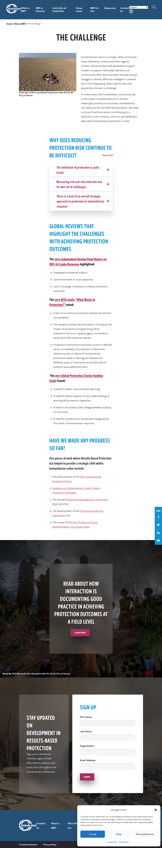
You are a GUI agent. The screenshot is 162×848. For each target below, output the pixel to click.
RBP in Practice (40, 9)
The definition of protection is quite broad (77, 170)
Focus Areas (79, 9)
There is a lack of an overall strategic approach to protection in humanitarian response (80, 201)
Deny (119, 834)
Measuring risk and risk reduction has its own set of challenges (79, 184)
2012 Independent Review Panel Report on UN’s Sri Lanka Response (78, 261)
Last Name (86, 731)
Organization (87, 745)
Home (9, 23)
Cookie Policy (112, 841)
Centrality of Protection (59, 9)
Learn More (80, 632)
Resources (110, 8)
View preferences (145, 834)
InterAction (13, 9)
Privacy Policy (124, 841)
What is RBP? (25, 9)
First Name (86, 717)
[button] (155, 809)
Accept (92, 834)
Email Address (88, 760)
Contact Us (124, 9)
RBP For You (94, 9)
